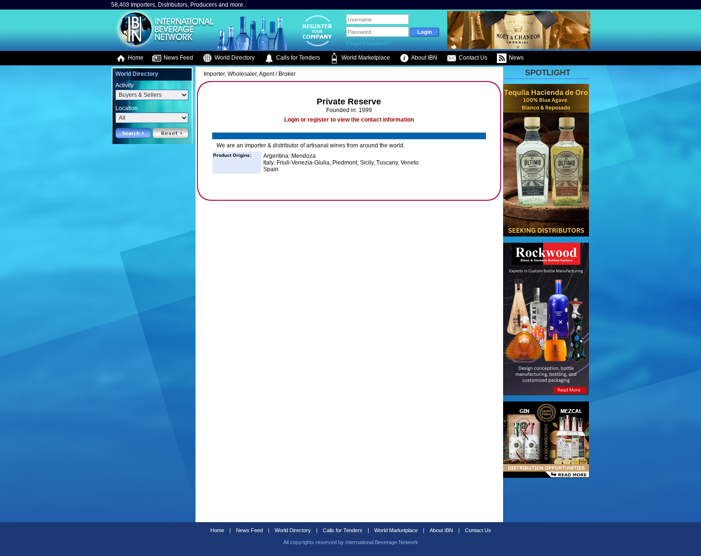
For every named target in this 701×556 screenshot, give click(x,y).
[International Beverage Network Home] (163, 47)
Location (126, 108)
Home (135, 57)
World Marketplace (365, 57)
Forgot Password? (367, 43)
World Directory (234, 57)
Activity (124, 85)
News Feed (177, 57)
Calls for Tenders (297, 57)
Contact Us (472, 57)
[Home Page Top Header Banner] (518, 47)
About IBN (423, 57)
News (515, 57)
